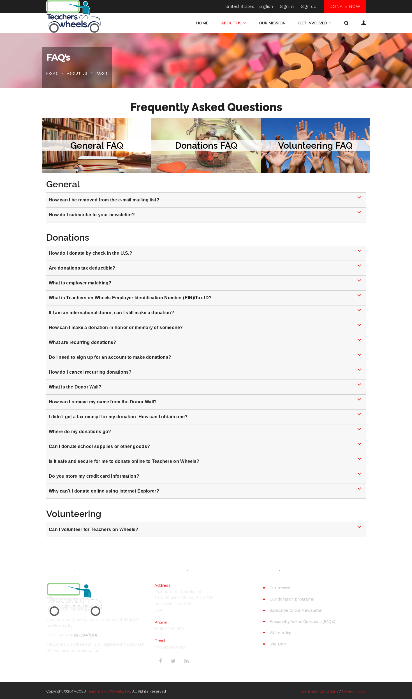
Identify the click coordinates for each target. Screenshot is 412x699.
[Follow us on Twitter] (173, 660)
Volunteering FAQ (315, 145)
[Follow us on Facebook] (160, 660)
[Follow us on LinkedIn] (186, 660)
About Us (77, 73)
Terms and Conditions (319, 691)
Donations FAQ (206, 145)
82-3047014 (85, 635)
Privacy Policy (354, 691)
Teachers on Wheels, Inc (108, 691)
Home (52, 73)
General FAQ (96, 145)
